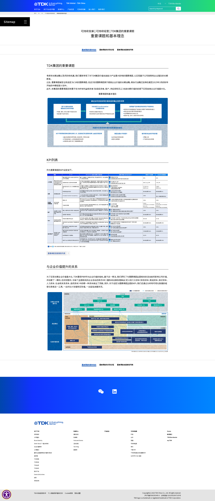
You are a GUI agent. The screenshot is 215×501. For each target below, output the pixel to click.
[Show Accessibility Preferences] (6, 494)
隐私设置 (78, 493)
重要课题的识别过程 (106, 49)
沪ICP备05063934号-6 (152, 495)
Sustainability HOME (61, 16)
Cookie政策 (69, 493)
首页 (35, 13)
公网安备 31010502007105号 (171, 495)
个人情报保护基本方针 (55, 493)
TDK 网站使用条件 (40, 493)
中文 (159, 3)
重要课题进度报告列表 (125, 49)
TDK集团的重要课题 (50, 13)
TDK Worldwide (174, 3)
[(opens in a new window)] (114, 391)
